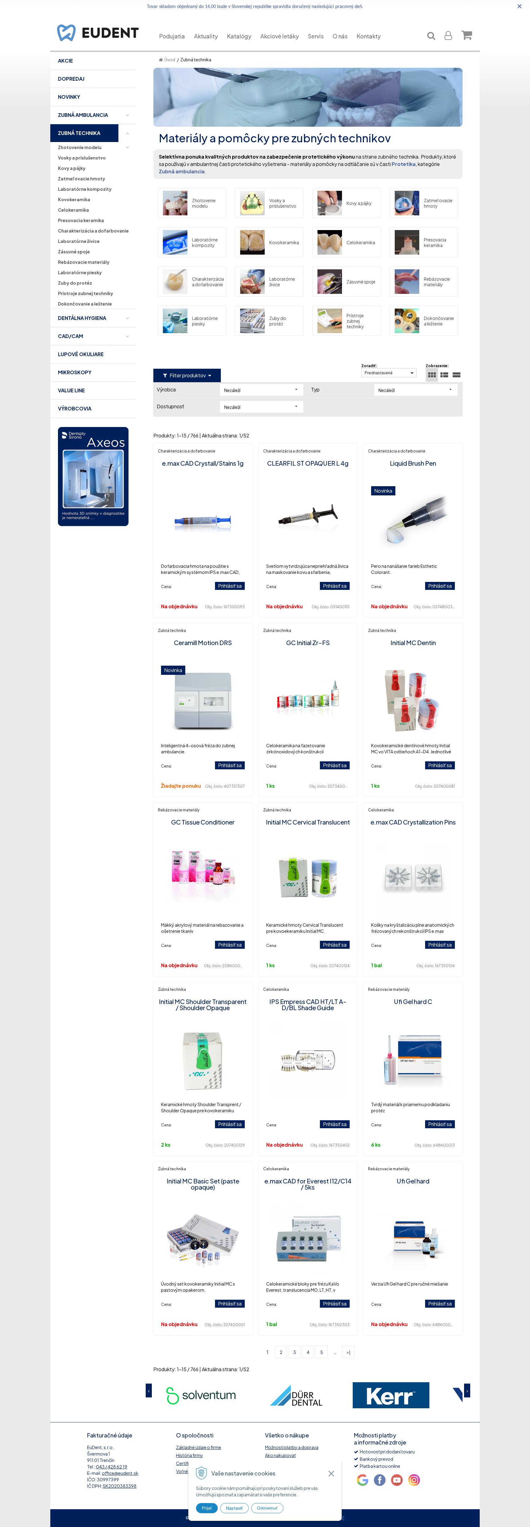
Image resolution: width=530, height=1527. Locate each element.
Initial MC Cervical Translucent (308, 822)
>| (349, 1352)
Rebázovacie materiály (437, 281)
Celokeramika (361, 242)
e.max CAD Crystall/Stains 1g (203, 463)
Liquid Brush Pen (413, 463)
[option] (200, 1395)
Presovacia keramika (435, 242)
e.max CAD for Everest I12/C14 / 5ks (307, 1184)
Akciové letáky (279, 36)
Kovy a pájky (359, 203)
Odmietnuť (267, 1508)
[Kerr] (296, 1395)
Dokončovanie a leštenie (439, 320)
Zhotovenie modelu (204, 203)
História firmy (189, 1455)
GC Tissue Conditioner (203, 822)
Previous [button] (149, 1391)
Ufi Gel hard (413, 1181)
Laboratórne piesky (205, 320)
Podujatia (172, 36)
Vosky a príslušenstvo (282, 203)
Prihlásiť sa (230, 586)
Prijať (207, 1508)
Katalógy (239, 36)
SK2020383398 (119, 1486)
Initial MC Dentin (413, 642)
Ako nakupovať (280, 1455)
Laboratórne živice (282, 281)
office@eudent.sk (120, 1473)
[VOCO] (391, 1395)
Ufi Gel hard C (413, 1001)
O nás (340, 36)
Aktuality (206, 36)
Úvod (169, 59)
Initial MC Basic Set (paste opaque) (203, 1184)
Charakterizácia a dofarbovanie (208, 281)
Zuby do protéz (277, 320)
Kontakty (369, 36)
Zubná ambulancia (182, 171)
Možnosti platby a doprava (291, 1447)
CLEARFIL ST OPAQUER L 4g (307, 463)
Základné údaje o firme (198, 1447)
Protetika (404, 164)
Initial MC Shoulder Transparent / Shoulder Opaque (203, 1004)
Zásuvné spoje (361, 281)
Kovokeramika (284, 242)
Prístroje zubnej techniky (355, 321)
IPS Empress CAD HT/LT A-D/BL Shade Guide (308, 1004)
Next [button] (467, 1391)
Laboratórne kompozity (205, 242)
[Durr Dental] (201, 1395)
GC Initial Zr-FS (308, 642)
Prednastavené (379, 373)
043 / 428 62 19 (111, 1466)
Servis (316, 36)
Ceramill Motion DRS (203, 642)
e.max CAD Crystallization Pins (413, 822)
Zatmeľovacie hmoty (438, 203)
